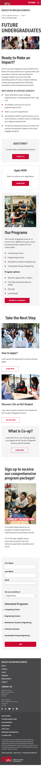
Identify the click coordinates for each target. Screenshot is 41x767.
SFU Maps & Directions (9, 719)
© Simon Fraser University (29, 753)
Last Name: (9, 571)
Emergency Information (10, 732)
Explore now (10, 420)
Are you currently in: (12, 592)
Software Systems (12, 629)
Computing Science (12, 610)
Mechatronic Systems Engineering (18, 623)
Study (23, 15)
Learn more (20, 183)
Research (5, 675)
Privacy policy (17, 753)
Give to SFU (5, 729)
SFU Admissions (7, 722)
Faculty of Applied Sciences (16, 10)
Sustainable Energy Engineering (17, 636)
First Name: (9, 563)
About (4, 666)
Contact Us (20, 157)
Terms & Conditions (7, 753)
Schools (4, 669)
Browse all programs (17, 300)
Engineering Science (12, 616)
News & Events (6, 679)
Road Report (6, 726)
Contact (5, 682)
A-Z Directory (6, 735)
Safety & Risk (6, 716)
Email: (7, 580)
